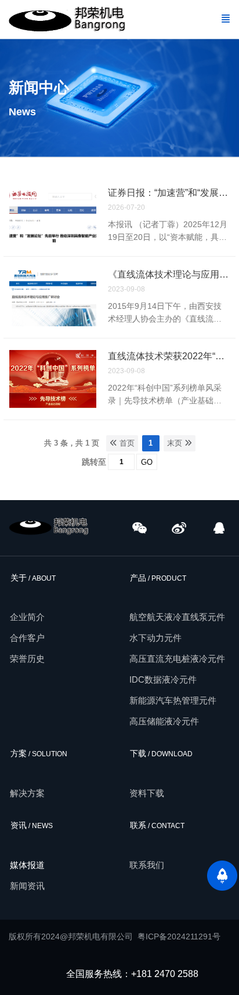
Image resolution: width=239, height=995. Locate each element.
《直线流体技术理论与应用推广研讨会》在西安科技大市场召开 (169, 274)
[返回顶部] (222, 876)
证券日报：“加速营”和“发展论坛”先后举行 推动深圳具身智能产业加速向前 (169, 193)
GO (147, 462)
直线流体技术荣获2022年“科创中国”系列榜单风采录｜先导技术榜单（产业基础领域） (169, 356)
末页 (175, 443)
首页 (126, 443)
